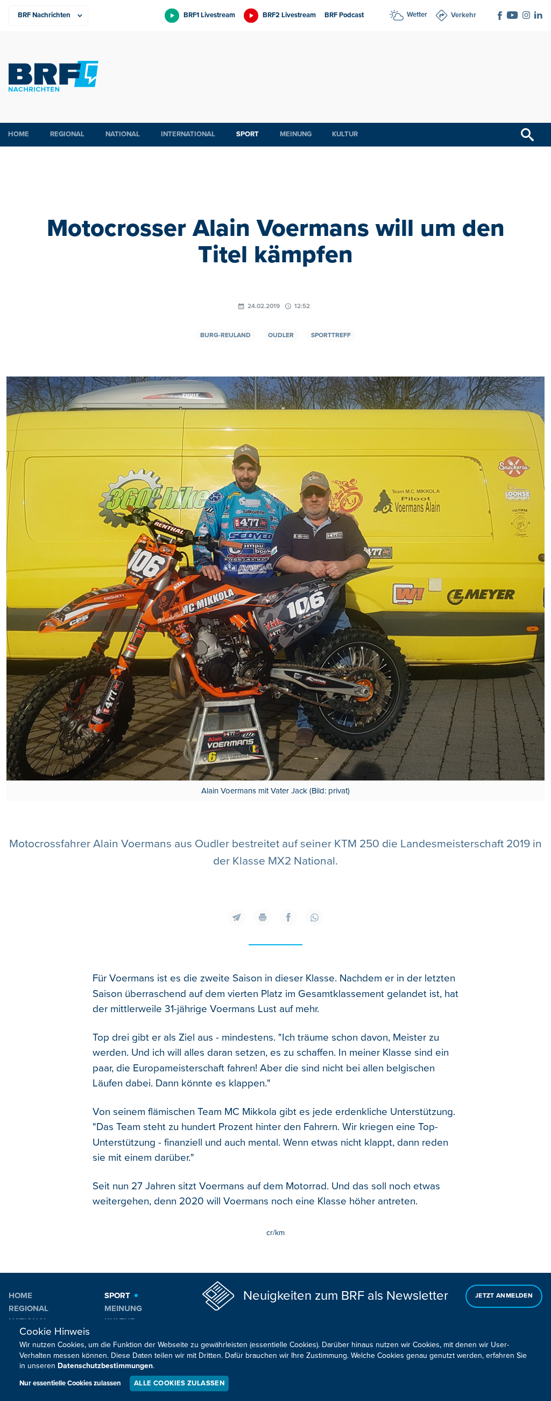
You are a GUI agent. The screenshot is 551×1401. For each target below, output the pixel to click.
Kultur (345, 134)
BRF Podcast (344, 15)
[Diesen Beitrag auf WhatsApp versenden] (314, 917)
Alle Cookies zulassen (179, 1383)
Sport (247, 134)
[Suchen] (527, 135)
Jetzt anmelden (504, 1296)
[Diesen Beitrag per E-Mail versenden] (236, 917)
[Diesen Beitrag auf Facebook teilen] (288, 917)
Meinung (296, 134)
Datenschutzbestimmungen (105, 1365)
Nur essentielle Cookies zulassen (70, 1383)
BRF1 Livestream (209, 15)
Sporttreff (331, 335)
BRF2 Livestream (289, 15)
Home (18, 134)
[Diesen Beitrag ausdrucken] (262, 917)
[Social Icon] (500, 15)
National (122, 134)
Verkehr (463, 15)
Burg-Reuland (225, 335)
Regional (67, 134)
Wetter (417, 14)
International (188, 134)
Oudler (281, 335)
